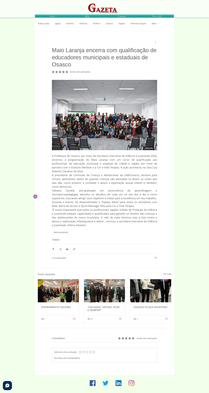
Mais (154, 23)
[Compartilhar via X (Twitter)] (60, 249)
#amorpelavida (61, 232)
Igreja (57, 23)
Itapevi (122, 23)
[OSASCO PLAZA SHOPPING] (150, 290)
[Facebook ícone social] (93, 383)
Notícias (83, 23)
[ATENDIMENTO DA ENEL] (58, 290)
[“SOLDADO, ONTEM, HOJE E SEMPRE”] (104, 290)
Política (96, 23)
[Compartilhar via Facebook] (53, 249)
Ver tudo (167, 274)
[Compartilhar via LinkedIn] (67, 249)
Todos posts (43, 23)
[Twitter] (105, 383)
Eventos (70, 23)
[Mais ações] (155, 42)
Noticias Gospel (138, 23)
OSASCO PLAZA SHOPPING (150, 307)
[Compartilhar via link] (74, 249)
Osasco (109, 23)
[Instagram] (131, 383)
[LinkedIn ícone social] (118, 383)
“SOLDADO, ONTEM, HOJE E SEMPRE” (103, 309)
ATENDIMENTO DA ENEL (56, 307)
